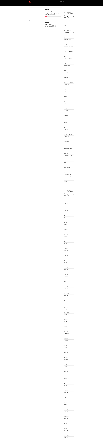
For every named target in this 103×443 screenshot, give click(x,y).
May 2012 (65, 345)
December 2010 (66, 373)
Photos (52, 17)
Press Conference (66, 141)
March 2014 (66, 307)
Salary (65, 160)
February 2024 (66, 208)
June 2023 (65, 215)
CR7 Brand (65, 44)
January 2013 (66, 331)
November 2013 (66, 314)
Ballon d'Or (65, 27)
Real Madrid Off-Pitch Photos (68, 148)
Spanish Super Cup (67, 167)
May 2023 (65, 217)
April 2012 (65, 347)
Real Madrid (66, 143)
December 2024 (66, 205)
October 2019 (66, 234)
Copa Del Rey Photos (67, 42)
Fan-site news (66, 75)
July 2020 (65, 222)
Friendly (65, 91)
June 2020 (65, 224)
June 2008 (65, 425)
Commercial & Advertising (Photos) (69, 30)
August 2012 (66, 340)
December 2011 (66, 354)
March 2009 (66, 409)
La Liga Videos (66, 108)
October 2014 (66, 295)
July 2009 (65, 402)
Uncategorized (66, 181)
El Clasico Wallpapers (67, 65)
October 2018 (66, 255)
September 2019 (66, 236)
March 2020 (66, 227)
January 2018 (66, 269)
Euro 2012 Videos (66, 70)
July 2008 (65, 423)
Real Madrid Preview (67, 153)
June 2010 (65, 383)
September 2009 (66, 399)
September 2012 (66, 338)
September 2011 (66, 357)
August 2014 (66, 298)
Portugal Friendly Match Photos (68, 134)
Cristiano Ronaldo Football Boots (68, 51)
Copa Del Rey (66, 37)
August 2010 (66, 380)
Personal (65, 122)
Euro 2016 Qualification (67, 72)
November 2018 (66, 253)
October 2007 (66, 437)
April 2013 (65, 326)
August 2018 (66, 257)
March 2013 (66, 328)
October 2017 (66, 274)
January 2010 (66, 392)
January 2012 (66, 352)
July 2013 (65, 321)
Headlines (49, 17)
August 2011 (66, 359)
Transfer (65, 172)
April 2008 (65, 428)
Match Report (66, 115)
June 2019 (65, 241)
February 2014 (66, 309)
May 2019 (65, 243)
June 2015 (65, 281)
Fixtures (65, 89)
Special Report (66, 169)
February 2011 (66, 369)
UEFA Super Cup (66, 179)
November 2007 (66, 435)
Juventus (65, 101)
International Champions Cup (68, 98)
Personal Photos (66, 124)
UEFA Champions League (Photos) (69, 176)
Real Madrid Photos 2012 (67, 150)
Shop (65, 165)
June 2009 (65, 404)
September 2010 (66, 378)
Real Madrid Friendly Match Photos (69, 146)
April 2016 (65, 279)
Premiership (66, 139)
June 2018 (65, 260)
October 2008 (66, 418)
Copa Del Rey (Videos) (67, 39)
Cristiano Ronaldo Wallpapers (68, 58)
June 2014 (65, 302)
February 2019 (66, 248)
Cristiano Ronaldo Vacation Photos (69, 56)
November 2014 (66, 293)
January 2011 (66, 371)
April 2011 (65, 366)
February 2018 (66, 267)
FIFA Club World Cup (67, 77)
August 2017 (66, 276)
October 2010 (66, 376)
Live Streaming (66, 110)
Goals (65, 94)
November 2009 (66, 395)
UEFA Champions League (67, 174)
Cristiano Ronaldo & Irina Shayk (68, 46)
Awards (65, 25)
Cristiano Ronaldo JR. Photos (68, 53)
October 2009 (66, 397)
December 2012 (66, 333)
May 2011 (65, 364)
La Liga (65, 103)
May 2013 (65, 324)
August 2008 (66, 421)
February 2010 (66, 390)
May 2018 (65, 262)
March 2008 (66, 430)
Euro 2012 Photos (66, 68)
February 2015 (66, 288)
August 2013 (66, 319)
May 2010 (65, 385)
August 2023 (66, 212)
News (65, 117)
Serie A (65, 162)
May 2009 (65, 406)
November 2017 (66, 272)
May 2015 (65, 283)
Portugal (54, 17)
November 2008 (66, 416)
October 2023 (66, 210)
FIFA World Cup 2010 (67, 79)
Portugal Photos (66, 136)
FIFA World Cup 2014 (67, 84)
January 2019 (66, 250)
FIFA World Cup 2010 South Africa (69, 82)
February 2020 (66, 229)
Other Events (66, 120)
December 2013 (66, 312)
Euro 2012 (46, 17)
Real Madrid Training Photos (68, 155)
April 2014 (65, 305)
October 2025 (66, 203)
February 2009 (66, 411)
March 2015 (66, 286)
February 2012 (66, 350)
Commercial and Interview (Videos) (69, 32)
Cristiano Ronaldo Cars (67, 49)
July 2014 (65, 300)
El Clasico (65, 63)
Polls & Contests (66, 129)
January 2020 (66, 231)
